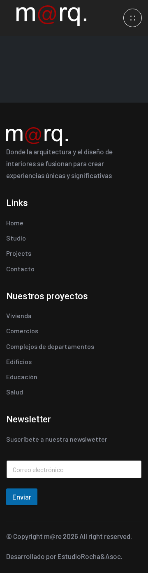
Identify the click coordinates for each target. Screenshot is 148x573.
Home (14, 223)
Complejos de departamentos (50, 346)
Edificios (19, 361)
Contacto (20, 269)
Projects (18, 253)
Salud (14, 392)
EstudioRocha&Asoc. (90, 556)
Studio (16, 238)
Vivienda (19, 315)
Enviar (21, 497)
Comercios (22, 331)
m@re (53, 536)
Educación (21, 376)
